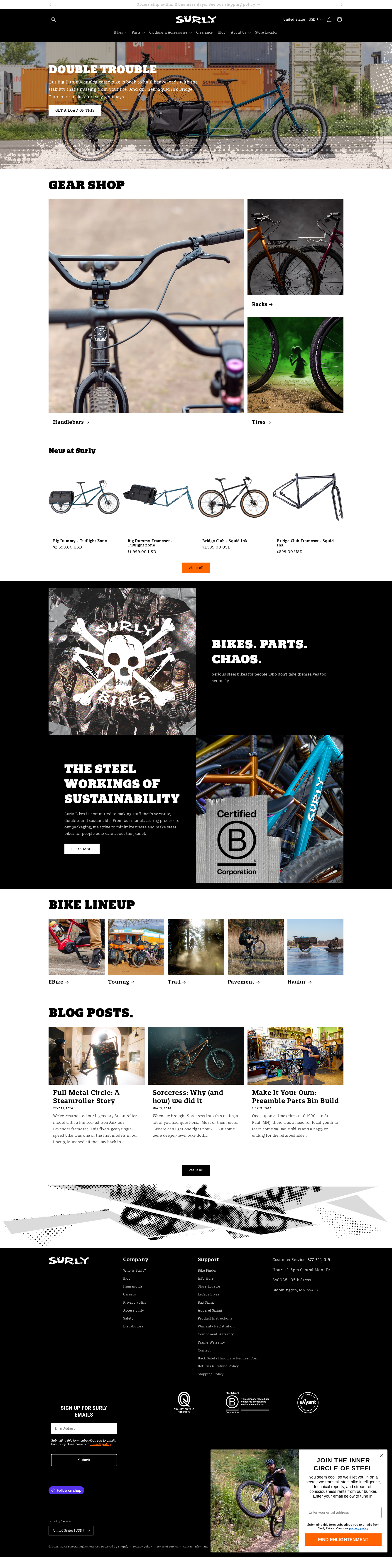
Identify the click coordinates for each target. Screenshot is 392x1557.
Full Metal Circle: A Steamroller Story (86, 1097)
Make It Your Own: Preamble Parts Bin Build (295, 1097)
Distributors (133, 1326)
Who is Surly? (134, 1270)
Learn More (82, 849)
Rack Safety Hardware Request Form (229, 1358)
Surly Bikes (67, 1546)
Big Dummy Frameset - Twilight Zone (150, 543)
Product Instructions (215, 1318)
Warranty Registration (216, 1326)
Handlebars (68, 422)
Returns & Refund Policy (218, 1366)
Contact (204, 1350)
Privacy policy (142, 1546)
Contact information (196, 1546)
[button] (54, 19)
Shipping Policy (211, 1374)
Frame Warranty (211, 1342)
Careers (129, 1294)
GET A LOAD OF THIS (75, 110)
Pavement (241, 982)
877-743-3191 (320, 1259)
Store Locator (209, 1286)
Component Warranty (216, 1334)
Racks (259, 304)
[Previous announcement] (50, 4)
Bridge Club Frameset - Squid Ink (305, 543)
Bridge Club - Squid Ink (224, 541)
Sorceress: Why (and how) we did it (188, 1097)
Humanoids (132, 1286)
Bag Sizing (206, 1302)
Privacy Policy (135, 1302)
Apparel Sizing (210, 1310)
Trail (174, 982)
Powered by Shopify (114, 1546)
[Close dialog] (382, 1455)
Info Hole (205, 1278)
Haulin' (297, 982)
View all (196, 568)
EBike (56, 982)
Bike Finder (207, 1270)
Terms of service (167, 1546)
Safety (128, 1318)
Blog (126, 1278)
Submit (84, 1460)
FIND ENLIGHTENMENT (343, 1539)
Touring (118, 982)
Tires (259, 422)
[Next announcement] (342, 4)
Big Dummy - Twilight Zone (80, 541)
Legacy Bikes (208, 1294)
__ (196, 1216)
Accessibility (133, 1310)
